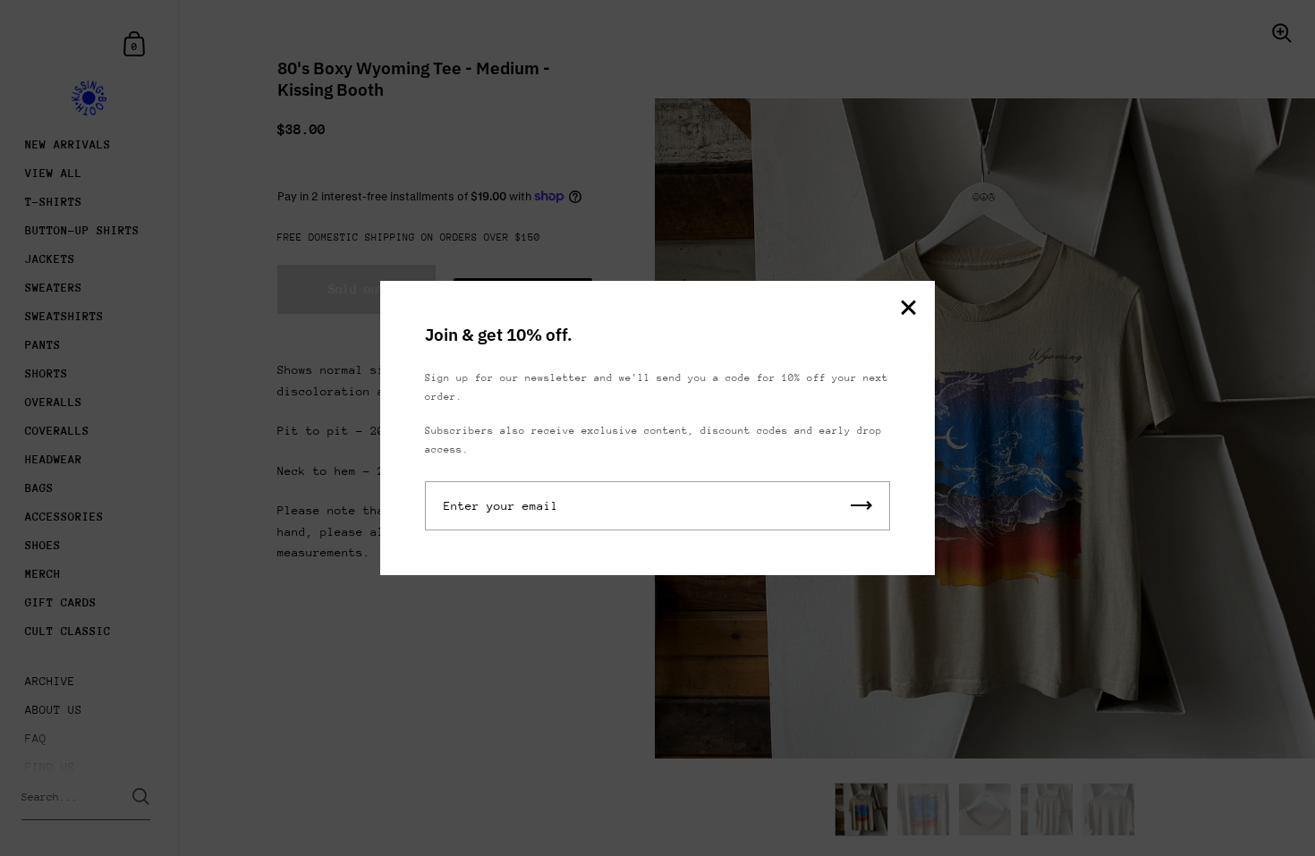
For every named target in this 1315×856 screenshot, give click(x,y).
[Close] (908, 309)
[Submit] (861, 505)
